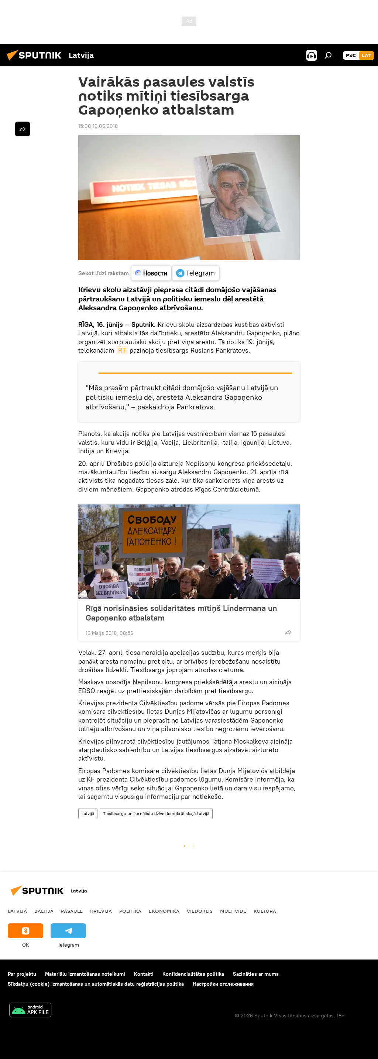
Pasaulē (72, 911)
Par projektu (22, 974)
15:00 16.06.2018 (98, 126)
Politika (130, 911)
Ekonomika (164, 911)
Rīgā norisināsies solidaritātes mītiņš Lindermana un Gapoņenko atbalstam (181, 612)
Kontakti (144, 974)
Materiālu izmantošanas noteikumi (85, 974)
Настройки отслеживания (223, 984)
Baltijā (44, 911)
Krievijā (101, 911)
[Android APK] (30, 1011)
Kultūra (265, 911)
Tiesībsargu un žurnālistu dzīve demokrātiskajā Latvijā (156, 813)
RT (122, 350)
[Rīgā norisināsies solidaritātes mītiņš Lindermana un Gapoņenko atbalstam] (189, 551)
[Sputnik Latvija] (36, 61)
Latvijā (88, 813)
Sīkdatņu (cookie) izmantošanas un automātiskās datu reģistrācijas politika (96, 984)
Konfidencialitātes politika (193, 974)
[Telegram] (195, 273)
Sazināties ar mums (256, 974)
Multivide (233, 911)
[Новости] (151, 273)
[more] (288, 632)
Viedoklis (200, 911)
